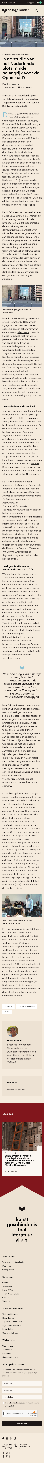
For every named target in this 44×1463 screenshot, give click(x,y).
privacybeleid (9, 1406)
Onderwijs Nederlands (26, 1006)
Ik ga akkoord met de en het (22, 1404)
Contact (5, 1297)
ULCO (7, 1012)
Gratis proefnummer (10, 1357)
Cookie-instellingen (10, 1333)
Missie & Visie (7, 1290)
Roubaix (35, 463)
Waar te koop (7, 1346)
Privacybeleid (7, 1329)
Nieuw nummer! (8, 3)
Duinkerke (8, 1006)
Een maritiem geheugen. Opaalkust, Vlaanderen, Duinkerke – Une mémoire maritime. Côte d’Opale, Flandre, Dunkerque (19, 1160)
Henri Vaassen (13, 84)
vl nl (22, 1240)
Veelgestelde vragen (10, 1314)
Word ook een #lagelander (13, 1262)
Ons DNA (6, 1282)
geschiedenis (22, 1224)
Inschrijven (22, 1424)
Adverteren (6, 1353)
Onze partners (8, 1269)
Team (10, 1294)
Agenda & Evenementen (12, 1322)
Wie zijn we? (7, 1286)
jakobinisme (23, 332)
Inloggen (30, 3)
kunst (22, 1219)
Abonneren (7, 1349)
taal (22, 1229)
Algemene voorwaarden (12, 1325)
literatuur (22, 1235)
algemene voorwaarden (26, 1403)
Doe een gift (7, 1266)
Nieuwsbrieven (8, 1318)
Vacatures (6, 1301)
